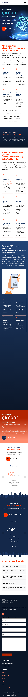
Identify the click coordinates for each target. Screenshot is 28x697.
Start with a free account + (14, 514)
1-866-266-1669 (6, 666)
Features (4, 672)
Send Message (7, 655)
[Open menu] (25, 2)
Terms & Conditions (7, 688)
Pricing (3, 678)
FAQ (3, 681)
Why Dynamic (5, 675)
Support (4, 684)
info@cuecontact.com (7, 663)
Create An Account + (10, 437)
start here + (7, 28)
